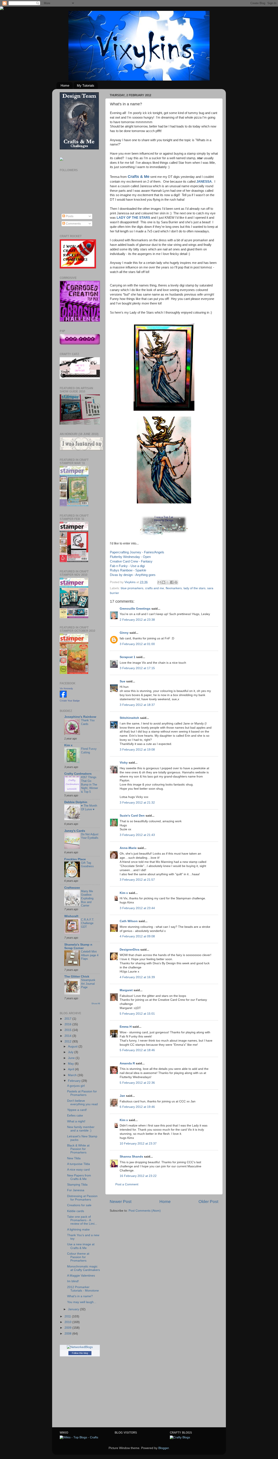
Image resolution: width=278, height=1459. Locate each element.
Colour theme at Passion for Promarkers (78, 1257)
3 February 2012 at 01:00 (137, 644)
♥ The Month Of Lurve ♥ (89, 807)
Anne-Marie (128, 848)
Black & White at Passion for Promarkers (78, 1149)
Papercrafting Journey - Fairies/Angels (137, 552)
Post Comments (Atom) (145, 1210)
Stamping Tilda (77, 1184)
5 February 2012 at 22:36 (137, 1082)
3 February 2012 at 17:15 (137, 668)
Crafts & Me (138, 176)
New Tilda (74, 1158)
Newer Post (120, 1201)
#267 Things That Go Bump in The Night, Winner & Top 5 (89, 784)
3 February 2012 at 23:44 (137, 908)
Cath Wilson (129, 921)
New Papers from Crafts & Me (79, 1177)
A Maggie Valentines (81, 1275)
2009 (68, 1327)
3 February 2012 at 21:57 (137, 879)
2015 (68, 1030)
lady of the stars (194, 588)
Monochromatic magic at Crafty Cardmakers (83, 1268)
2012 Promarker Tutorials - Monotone (83, 1288)
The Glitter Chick (76, 976)
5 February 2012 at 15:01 (137, 1013)
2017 (68, 1018)
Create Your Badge (70, 700)
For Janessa (75, 1190)
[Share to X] (167, 582)
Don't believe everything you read (82, 1102)
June (72, 1058)
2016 (68, 1024)
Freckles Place (75, 859)
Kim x (124, 893)
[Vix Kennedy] (63, 696)
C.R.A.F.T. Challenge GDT (87, 923)
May (71, 1063)
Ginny (124, 632)
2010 (68, 1322)
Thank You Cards (87, 722)
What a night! (76, 1121)
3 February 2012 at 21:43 (137, 835)
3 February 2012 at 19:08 (137, 749)
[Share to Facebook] (172, 582)
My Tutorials (85, 85)
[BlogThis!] (163, 582)
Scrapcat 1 (127, 657)
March (73, 1075)
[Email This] (159, 582)
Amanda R (127, 1063)
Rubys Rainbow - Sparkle (128, 570)
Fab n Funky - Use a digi (127, 566)
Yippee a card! (77, 1110)
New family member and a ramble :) (80, 1128)
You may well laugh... (81, 1302)
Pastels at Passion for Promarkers (82, 1093)
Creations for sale (79, 1205)
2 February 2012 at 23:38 (137, 619)
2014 (68, 1035)
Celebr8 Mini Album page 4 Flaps (89, 955)
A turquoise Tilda (78, 1164)
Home (65, 85)
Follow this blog (80, 1353)
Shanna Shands (131, 1156)
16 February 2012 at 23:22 (138, 1176)
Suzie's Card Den (132, 815)
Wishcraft (71, 916)
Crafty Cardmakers (78, 773)
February (74, 1080)
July (71, 1052)
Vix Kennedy (66, 688)
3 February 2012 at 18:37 (137, 704)
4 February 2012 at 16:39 (137, 977)
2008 (68, 1333)
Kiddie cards (75, 1211)
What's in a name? (80, 1296)
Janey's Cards (74, 830)
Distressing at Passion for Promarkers (82, 1197)
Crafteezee (72, 887)
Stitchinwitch (129, 718)
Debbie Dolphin (75, 802)
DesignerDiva (129, 949)
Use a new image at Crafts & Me (80, 1246)
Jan (123, 1095)
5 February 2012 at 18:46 (137, 1050)
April (71, 1069)
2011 (68, 1316)
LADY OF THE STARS (133, 217)
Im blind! (73, 1281)
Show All (95, 1003)
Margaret (126, 990)
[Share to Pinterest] (176, 582)
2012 (68, 1041)
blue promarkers (132, 588)
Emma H (126, 1026)
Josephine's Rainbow (80, 716)
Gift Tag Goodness (87, 864)
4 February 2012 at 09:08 (137, 936)
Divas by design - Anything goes (133, 575)
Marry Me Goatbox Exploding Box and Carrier (87, 898)
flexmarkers (174, 588)
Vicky (124, 762)
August (73, 1046)
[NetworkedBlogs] (80, 1347)
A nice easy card (78, 1169)
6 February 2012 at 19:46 (137, 1106)
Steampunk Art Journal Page (88, 983)
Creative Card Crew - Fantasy (131, 561)
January (74, 1309)
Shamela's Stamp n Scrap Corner (78, 946)
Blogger (163, 1448)
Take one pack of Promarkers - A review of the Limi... (82, 1220)
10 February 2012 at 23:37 (138, 1143)
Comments (73, 223)
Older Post (208, 1201)
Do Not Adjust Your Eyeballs (89, 836)
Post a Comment (126, 1184)
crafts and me (154, 588)
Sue (122, 681)
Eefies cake (75, 1115)
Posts (69, 216)
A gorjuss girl (76, 1085)
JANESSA (204, 181)
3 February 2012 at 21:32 (137, 802)
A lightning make (78, 1229)
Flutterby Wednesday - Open (130, 557)
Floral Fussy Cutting (89, 750)
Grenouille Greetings (135, 608)
